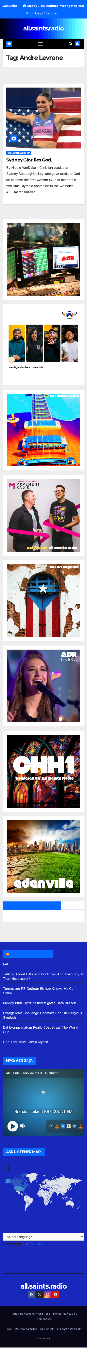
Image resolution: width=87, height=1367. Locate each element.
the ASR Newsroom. (30, 954)
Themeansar (43, 1318)
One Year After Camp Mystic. (26, 1042)
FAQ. (6, 964)
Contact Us (43, 1338)
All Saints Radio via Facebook (32, 905)
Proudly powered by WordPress (30, 1313)
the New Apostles (26, 1328)
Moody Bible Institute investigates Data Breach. (40, 1003)
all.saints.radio (43, 28)
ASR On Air (47, 1328)
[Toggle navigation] (40, 44)
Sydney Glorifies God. (29, 160)
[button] (70, 44)
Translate (37, 1244)
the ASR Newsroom (18, 153)
